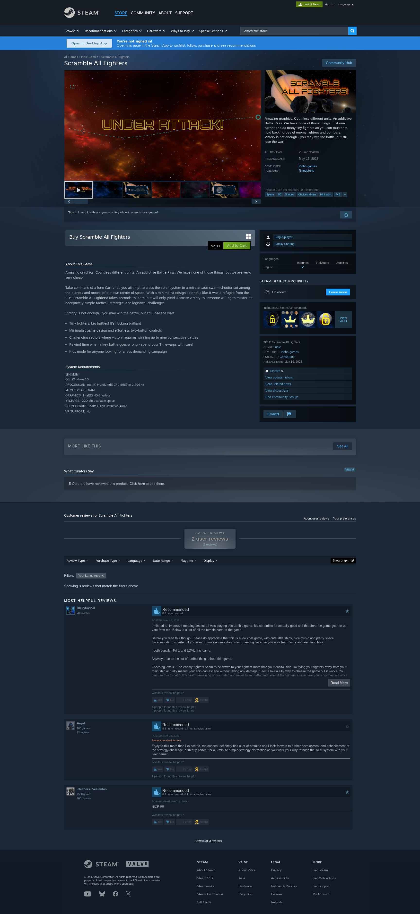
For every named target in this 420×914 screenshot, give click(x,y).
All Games (71, 57)
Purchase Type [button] (106, 560)
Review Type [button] (76, 560)
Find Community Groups (281, 397)
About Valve (246, 870)
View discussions (277, 390)
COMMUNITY (143, 12)
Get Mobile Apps (324, 878)
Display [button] (209, 560)
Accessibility (280, 878)
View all (349, 469)
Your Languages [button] (89, 575)
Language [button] (135, 560)
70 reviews (83, 613)
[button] (72, 30)
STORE (120, 12)
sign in (329, 4)
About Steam (206, 870)
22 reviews (83, 732)
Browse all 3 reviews (208, 841)
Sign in (72, 212)
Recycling (245, 894)
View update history (279, 377)
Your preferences (344, 518)
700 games (83, 728)
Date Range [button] (161, 560)
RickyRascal (86, 608)
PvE (337, 194)
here (141, 484)
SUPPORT (184, 12)
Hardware (245, 886)
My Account (321, 894)
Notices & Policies (284, 886)
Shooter (289, 194)
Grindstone (306, 170)
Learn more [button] (338, 292)
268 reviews (84, 798)
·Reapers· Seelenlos (92, 789)
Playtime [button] (187, 560)
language (344, 4)
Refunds (277, 902)
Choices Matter (307, 194)
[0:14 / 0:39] (162, 125)
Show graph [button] (340, 560)
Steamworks (205, 886)
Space (270, 194)
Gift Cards (204, 902)
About (165, 12)
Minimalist (326, 194)
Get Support (321, 886)
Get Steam (320, 870)
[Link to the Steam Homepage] (81, 17)
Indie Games (89, 57)
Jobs (241, 878)
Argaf (81, 723)
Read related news (278, 384)
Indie (277, 347)
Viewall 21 (343, 319)
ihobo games (308, 166)
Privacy (276, 870)
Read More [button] (339, 683)
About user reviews (316, 518)
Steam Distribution (210, 894)
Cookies (276, 894)
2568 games (84, 794)
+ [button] (345, 194)
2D (279, 194)
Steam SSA (205, 878)
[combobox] (294, 31)
